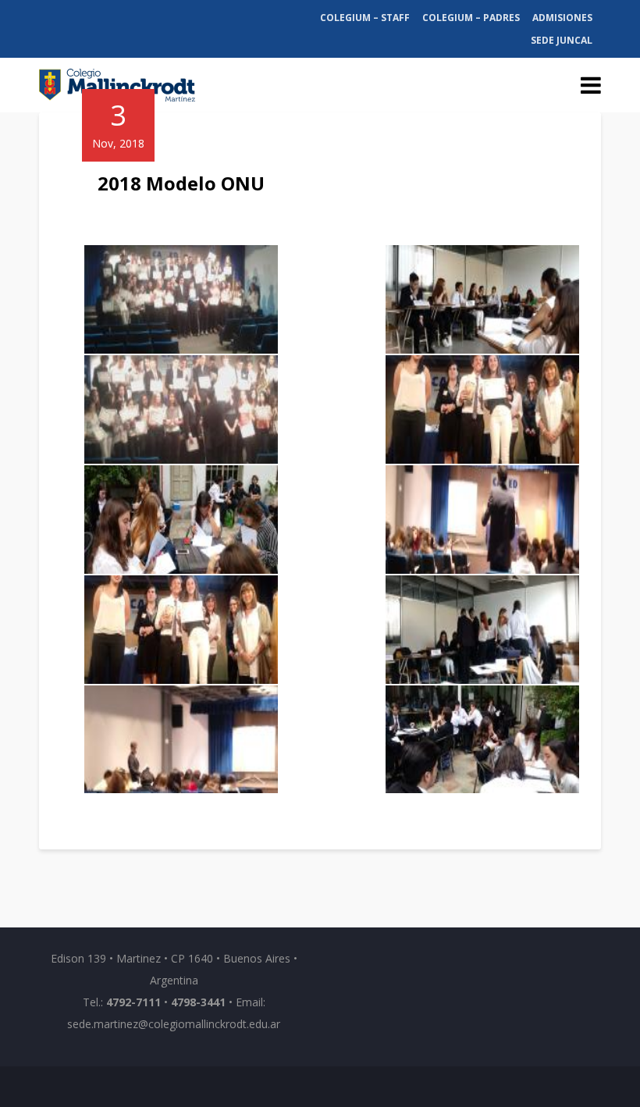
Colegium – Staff (365, 17)
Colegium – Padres (471, 17)
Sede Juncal (561, 40)
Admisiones (562, 17)
